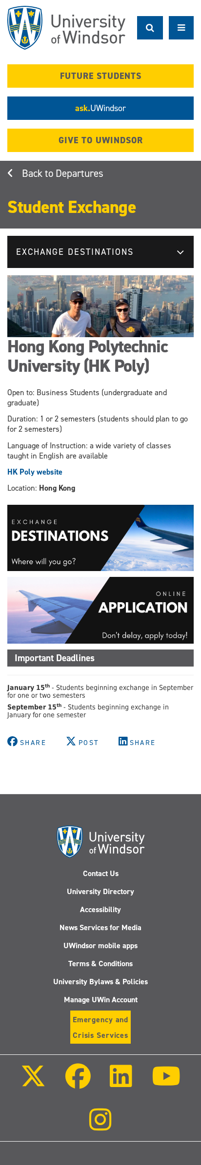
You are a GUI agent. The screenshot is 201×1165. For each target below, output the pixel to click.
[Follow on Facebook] (78, 1083)
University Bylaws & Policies (100, 981)
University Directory (100, 891)
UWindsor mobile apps (100, 945)
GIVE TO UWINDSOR (101, 140)
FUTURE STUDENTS (100, 76)
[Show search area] (150, 27)
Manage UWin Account (101, 999)
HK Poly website (34, 472)
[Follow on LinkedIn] (121, 1083)
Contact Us (101, 873)
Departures (79, 173)
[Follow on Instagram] (100, 1126)
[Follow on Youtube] (165, 1083)
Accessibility (100, 909)
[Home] (66, 28)
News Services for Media (100, 927)
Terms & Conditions (100, 963)
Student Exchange (71, 207)
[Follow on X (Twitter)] (33, 1083)
